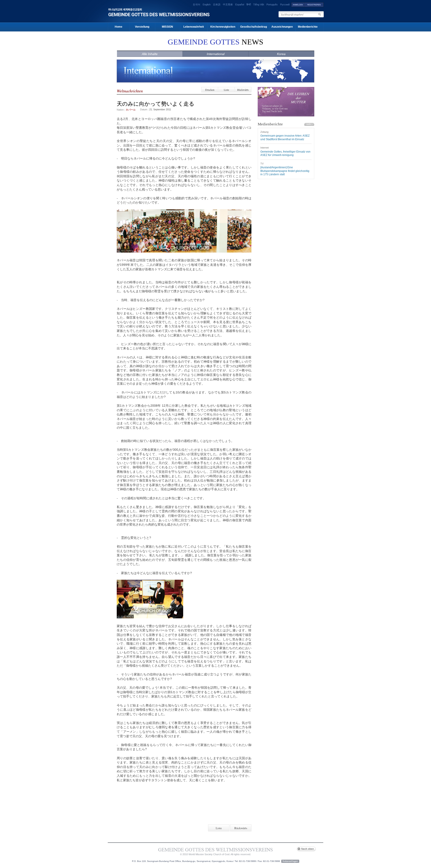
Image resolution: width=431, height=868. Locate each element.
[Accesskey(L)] (297, 4)
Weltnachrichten (130, 90)
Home (118, 26)
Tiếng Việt (258, 4)
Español (239, 4)
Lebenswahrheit (193, 26)
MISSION (167, 26)
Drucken (209, 89)
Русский (285, 4)
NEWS (215, 42)
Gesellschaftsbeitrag (253, 26)
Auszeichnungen (282, 26)
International (215, 54)
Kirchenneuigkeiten (222, 26)
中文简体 (228, 4)
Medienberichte (308, 26)
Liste (226, 89)
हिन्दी (248, 4)
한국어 (196, 4)
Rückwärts (243, 89)
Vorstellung (142, 26)
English (207, 4)
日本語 (216, 4)
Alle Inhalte (150, 54)
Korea (281, 54)
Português (272, 4)
